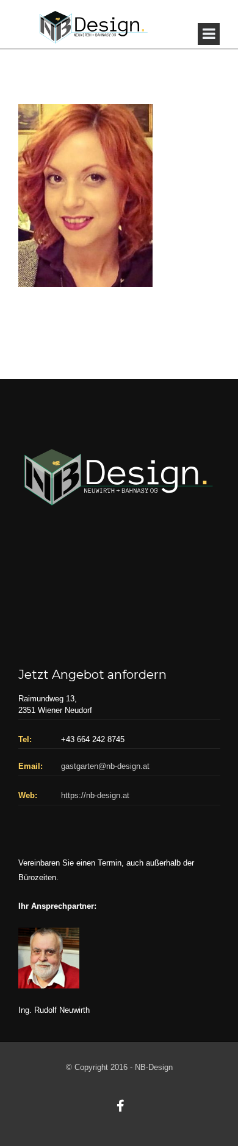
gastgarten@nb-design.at (105, 766)
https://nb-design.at (95, 795)
